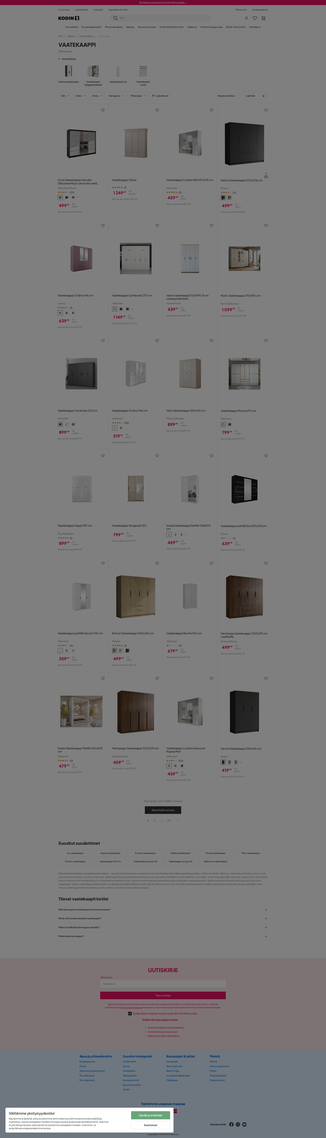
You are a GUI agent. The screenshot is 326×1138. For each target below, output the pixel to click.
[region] (89, 1120)
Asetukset (150, 1125)
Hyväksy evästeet (150, 1115)
